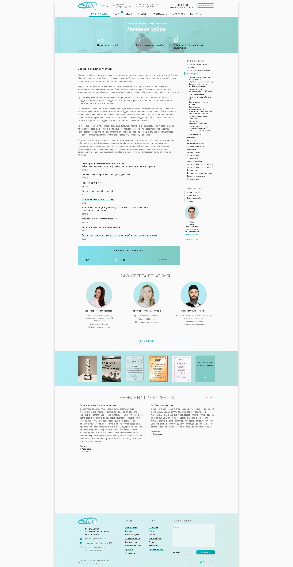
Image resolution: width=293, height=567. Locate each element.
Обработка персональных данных (90, 563)
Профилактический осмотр (197, 65)
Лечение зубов (192, 74)
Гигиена (128, 531)
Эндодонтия (191, 140)
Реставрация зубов (194, 134)
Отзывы (142, 14)
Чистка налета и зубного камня (198, 71)
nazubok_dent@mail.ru (95, 538)
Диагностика (192, 137)
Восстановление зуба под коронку (98, 199)
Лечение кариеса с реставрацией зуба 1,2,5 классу (106, 174)
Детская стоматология (195, 143)
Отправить (206, 552)
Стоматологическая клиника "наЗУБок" (87, 6)
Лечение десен (192, 170)
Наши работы (160, 14)
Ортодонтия (191, 149)
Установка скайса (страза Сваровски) (99, 219)
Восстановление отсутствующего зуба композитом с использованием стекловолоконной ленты (200, 110)
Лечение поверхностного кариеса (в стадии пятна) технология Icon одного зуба (119, 235)
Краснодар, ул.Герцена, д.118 (98, 543)
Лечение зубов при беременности (199, 173)
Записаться (168, 167)
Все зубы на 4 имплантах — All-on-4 (200, 164)
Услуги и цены (99, 14)
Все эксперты (146, 341)
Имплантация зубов (194, 161)
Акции (116, 14)
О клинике (179, 14)
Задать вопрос (192, 239)
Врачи (129, 14)
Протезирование (133, 545)
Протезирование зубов (195, 146)
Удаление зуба (192, 158)
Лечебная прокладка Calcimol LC (97, 191)
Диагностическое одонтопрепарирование (102, 227)
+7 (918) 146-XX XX (192, 230)
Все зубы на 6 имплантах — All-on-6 (200, 167)
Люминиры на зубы (194, 198)
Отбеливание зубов (194, 192)
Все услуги (130, 553)
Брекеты (190, 201)
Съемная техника (193, 152)
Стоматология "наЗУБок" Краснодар (140, 23)
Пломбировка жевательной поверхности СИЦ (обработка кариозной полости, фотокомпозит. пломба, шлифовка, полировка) (201, 82)
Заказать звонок (206, 6)
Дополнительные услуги (196, 176)
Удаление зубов (132, 538)
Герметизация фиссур (92, 183)
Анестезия (191, 68)
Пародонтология (193, 179)
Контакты (195, 14)
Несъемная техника (194, 155)
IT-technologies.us (209, 562)
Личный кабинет (156, 549)
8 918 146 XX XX (181, 6)
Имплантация (131, 542)
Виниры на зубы (193, 195)
